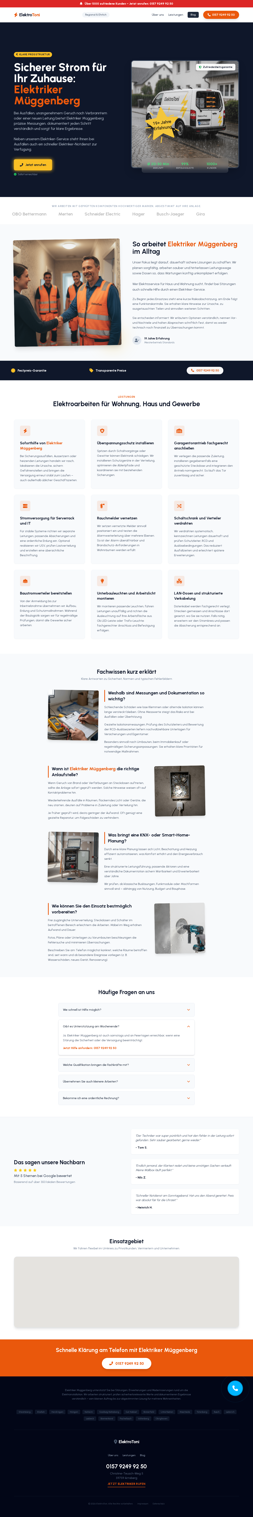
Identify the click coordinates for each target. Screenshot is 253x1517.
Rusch (216, 1412)
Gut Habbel (131, 1412)
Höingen (74, 1412)
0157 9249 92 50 (223, 14)
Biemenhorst (107, 1418)
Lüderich (230, 1412)
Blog (193, 14)
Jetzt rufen (127, 1484)
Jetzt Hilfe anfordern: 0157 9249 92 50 (89, 1048)
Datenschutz (159, 1503)
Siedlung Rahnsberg (109, 1412)
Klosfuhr (41, 1412)
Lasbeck (90, 1418)
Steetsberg (25, 1412)
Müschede (185, 1412)
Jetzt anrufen (35, 165)
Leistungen (175, 14)
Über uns (158, 14)
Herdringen (57, 1412)
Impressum (142, 1503)
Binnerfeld (149, 1412)
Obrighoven (161, 1418)
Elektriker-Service (192, 289)
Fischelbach (125, 1418)
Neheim (89, 1412)
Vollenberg (143, 1418)
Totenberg (202, 1412)
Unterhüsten (167, 1412)
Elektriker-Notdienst (75, 144)
